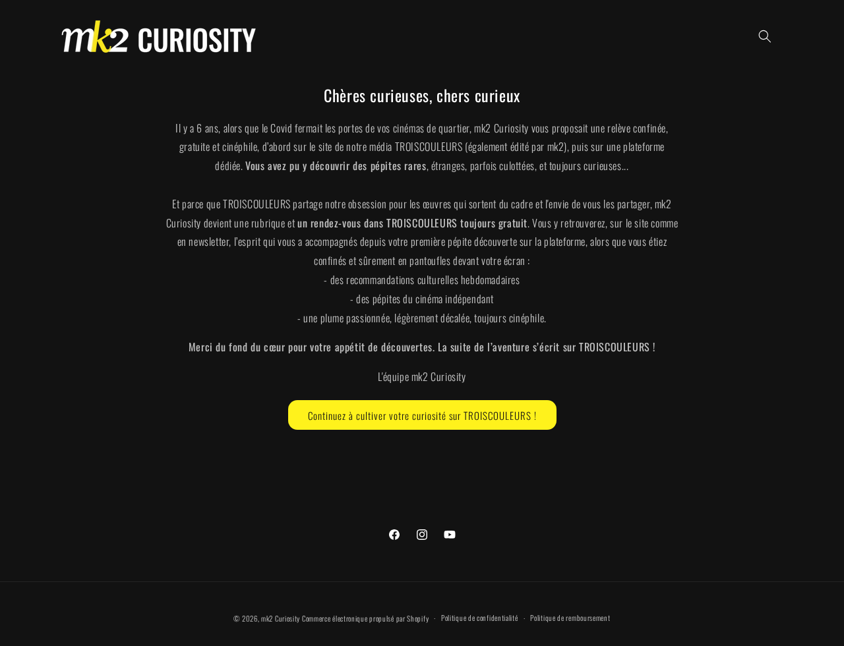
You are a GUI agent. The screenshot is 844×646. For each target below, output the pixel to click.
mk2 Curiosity (280, 618)
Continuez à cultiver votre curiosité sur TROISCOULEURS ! (422, 414)
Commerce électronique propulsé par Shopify (365, 618)
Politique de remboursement (570, 617)
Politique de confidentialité (479, 617)
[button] (764, 36)
